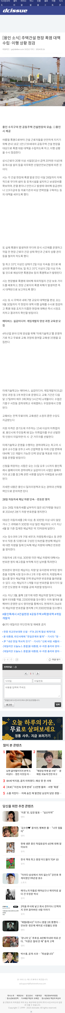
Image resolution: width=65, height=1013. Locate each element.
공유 (17, 660)
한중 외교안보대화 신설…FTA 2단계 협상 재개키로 (29, 631)
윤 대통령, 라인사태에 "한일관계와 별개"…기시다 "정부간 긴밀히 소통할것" (32, 636)
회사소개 (10, 995)
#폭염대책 (48, 614)
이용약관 (38, 995)
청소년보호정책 (12, 998)
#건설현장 (23, 614)
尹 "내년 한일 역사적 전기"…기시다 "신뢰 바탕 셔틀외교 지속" (33, 641)
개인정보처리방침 (51, 995)
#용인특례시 (9, 614)
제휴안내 (20, 995)
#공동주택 (36, 614)
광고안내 (29, 995)
